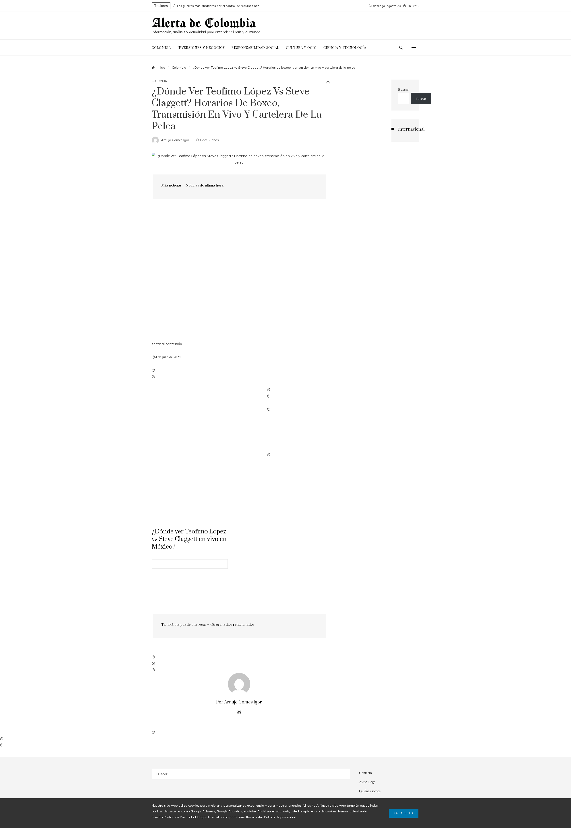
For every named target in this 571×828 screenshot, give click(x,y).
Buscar (403, 89)
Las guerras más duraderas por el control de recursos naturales (219, 6)
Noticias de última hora (204, 185)
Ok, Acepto (403, 813)
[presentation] (174, 5)
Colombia (159, 81)
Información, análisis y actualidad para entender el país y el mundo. (206, 32)
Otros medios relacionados (232, 624)
